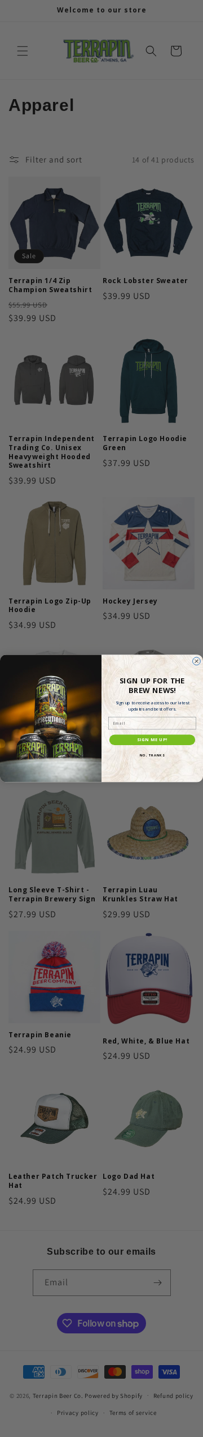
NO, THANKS (152, 756)
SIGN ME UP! (152, 740)
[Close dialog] (197, 661)
